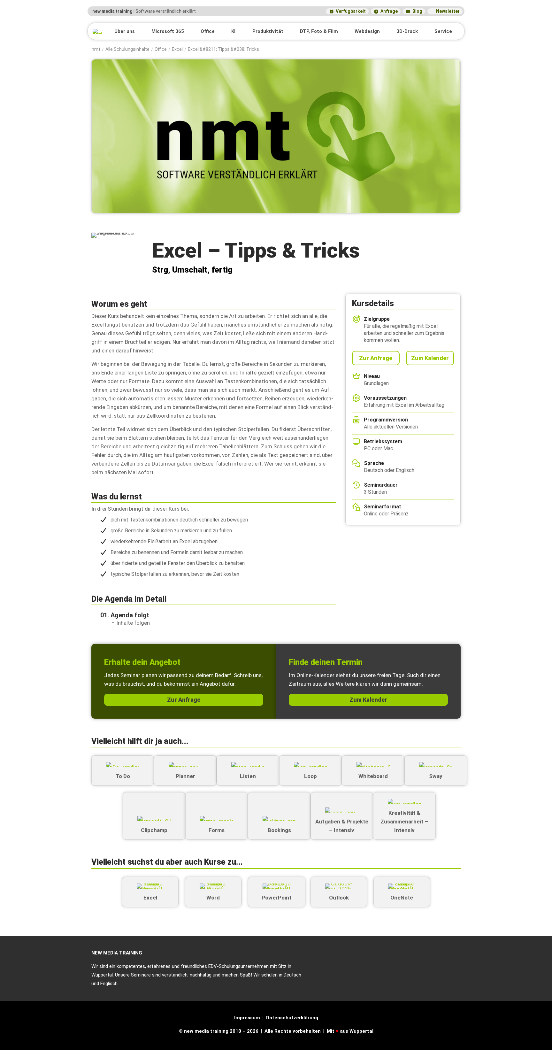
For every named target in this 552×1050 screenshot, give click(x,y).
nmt (96, 49)
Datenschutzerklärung (292, 1018)
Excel (177, 49)
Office (161, 49)
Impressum (247, 1018)
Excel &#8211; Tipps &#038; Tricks (223, 49)
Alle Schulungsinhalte (127, 49)
